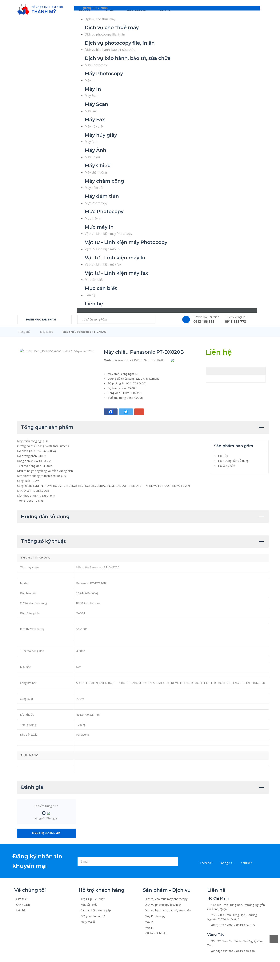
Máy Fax (90, 111)
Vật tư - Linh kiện (155, 933)
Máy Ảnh (91, 142)
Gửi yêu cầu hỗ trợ (93, 916)
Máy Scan (91, 96)
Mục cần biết (94, 280)
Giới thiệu (22, 899)
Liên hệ (90, 295)
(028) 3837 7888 (95, 8)
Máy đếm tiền (94, 188)
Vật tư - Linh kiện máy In (102, 249)
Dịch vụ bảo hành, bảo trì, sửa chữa (110, 50)
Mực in (149, 927)
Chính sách (23, 904)
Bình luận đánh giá (46, 833)
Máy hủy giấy (94, 126)
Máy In (89, 80)
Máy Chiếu (92, 157)
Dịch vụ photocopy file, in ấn (105, 34)
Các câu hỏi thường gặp (96, 910)
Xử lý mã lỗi (88, 922)
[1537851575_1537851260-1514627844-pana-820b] (57, 351)
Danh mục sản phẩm (41, 319)
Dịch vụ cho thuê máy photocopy (166, 899)
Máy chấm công (96, 172)
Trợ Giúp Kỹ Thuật (93, 899)
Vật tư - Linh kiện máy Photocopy (108, 234)
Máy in (149, 922)
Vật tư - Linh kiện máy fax (103, 264)
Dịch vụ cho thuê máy (100, 19)
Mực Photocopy (96, 203)
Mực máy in (93, 218)
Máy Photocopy (96, 65)
